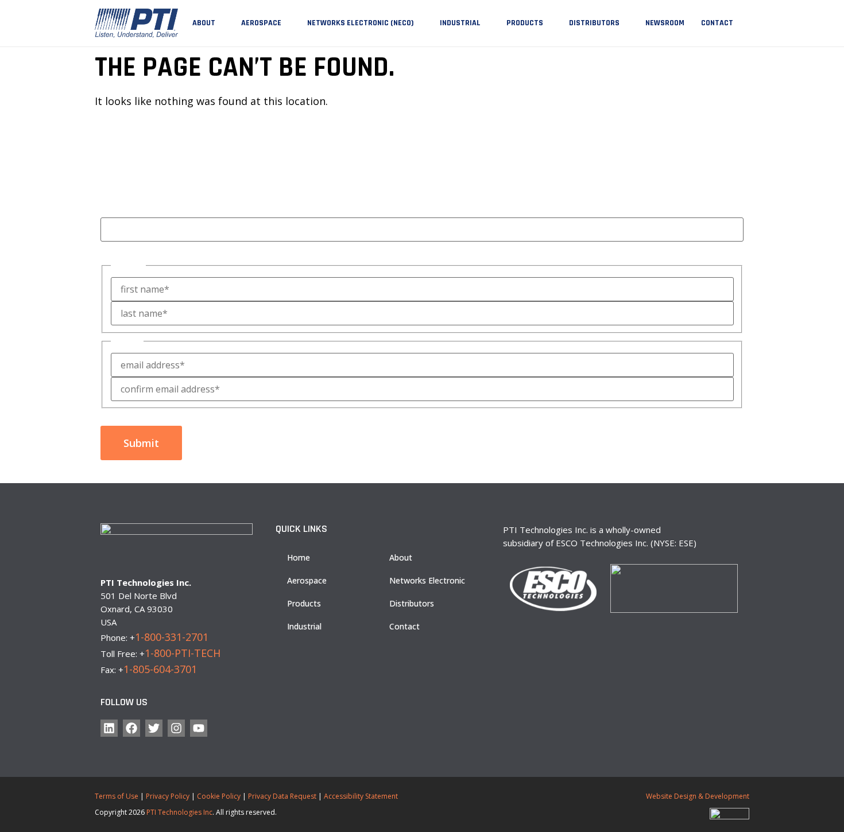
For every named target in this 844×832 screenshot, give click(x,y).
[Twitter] (153, 728)
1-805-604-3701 (160, 669)
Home (298, 557)
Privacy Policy (167, 796)
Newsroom (664, 23)
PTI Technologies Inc (179, 812)
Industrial (460, 23)
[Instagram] (176, 728)
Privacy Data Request (282, 796)
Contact (717, 23)
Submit (141, 443)
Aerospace (261, 23)
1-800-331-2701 (171, 637)
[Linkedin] (109, 728)
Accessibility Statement (361, 796)
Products (524, 23)
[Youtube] (198, 728)
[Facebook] (131, 728)
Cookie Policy (219, 796)
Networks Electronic (427, 580)
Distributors (594, 23)
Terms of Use (116, 796)
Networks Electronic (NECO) (360, 23)
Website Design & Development (697, 796)
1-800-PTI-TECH (182, 653)
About (203, 23)
